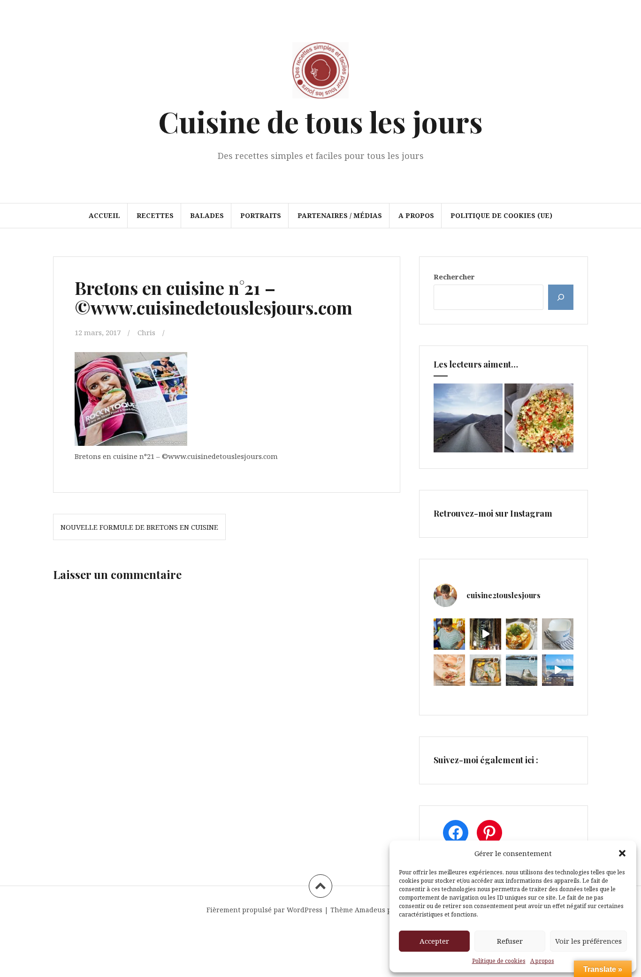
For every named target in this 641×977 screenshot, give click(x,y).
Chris (146, 332)
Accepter (434, 941)
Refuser (510, 941)
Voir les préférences (588, 941)
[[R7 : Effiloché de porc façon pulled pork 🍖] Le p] (449, 670)
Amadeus (370, 909)
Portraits (260, 215)
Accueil (104, 215)
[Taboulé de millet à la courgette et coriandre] (538, 417)
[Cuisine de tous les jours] (320, 73)
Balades (207, 215)
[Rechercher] (560, 297)
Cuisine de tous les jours (320, 121)
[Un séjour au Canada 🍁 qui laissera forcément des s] (485, 634)
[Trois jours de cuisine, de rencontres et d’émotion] (449, 634)
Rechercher (454, 276)
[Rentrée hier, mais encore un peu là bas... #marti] (557, 670)
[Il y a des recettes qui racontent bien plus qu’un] (521, 634)
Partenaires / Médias (340, 215)
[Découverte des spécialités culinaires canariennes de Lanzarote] (468, 417)
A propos (542, 961)
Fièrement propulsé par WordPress (264, 909)
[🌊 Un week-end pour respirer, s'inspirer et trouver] (521, 670)
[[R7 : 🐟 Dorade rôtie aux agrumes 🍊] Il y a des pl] (485, 670)
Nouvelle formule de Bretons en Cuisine (139, 527)
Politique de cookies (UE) (501, 215)
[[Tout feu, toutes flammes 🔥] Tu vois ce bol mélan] (557, 634)
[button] (622, 853)
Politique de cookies (499, 961)
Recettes (155, 215)
